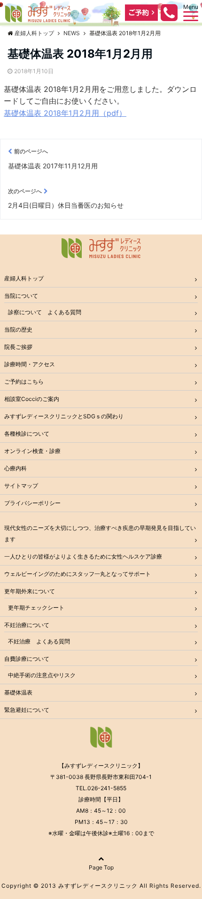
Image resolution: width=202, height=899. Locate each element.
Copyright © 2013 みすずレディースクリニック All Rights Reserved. (101, 885)
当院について (21, 295)
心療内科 (15, 468)
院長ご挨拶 (18, 346)
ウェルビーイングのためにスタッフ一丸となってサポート (77, 573)
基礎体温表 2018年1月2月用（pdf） (65, 113)
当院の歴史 (18, 329)
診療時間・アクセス (29, 364)
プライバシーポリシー (32, 502)
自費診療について (26, 658)
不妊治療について (26, 624)
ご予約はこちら (24, 381)
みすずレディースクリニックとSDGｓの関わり (64, 416)
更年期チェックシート (36, 607)
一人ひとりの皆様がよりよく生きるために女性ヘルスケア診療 (83, 556)
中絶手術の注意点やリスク (42, 675)
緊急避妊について (26, 709)
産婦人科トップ (24, 278)
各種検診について (26, 433)
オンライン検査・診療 (32, 450)
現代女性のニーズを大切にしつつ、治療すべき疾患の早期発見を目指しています (100, 533)
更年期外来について (29, 591)
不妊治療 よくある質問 (39, 641)
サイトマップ (21, 485)
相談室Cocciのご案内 (31, 398)
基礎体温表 (18, 692)
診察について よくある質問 (44, 312)
